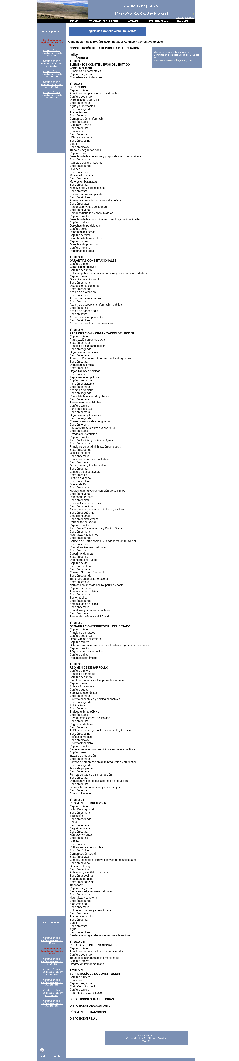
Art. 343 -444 (51, 98)
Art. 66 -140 (52, 66)
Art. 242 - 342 (51, 87)
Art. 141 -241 (51, 77)
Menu (52, 943)
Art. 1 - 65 (52, 56)
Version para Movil (185, 17)
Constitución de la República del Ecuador (52, 51)
